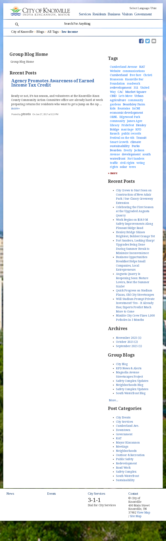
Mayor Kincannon (128, 442)
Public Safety (124, 459)
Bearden (116, 150)
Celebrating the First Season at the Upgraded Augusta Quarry (134, 211)
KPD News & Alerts (129, 368)
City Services (124, 421)
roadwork (133, 83)
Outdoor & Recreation (130, 455)
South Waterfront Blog (130, 393)
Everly (128, 150)
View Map (143, 512)
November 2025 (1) (128, 337)
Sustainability (125, 480)
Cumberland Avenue (123, 66)
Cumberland (119, 75)
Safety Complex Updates (132, 380)
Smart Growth (119, 142)
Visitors (127, 14)
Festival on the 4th (122, 137)
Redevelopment (126, 463)
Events (51, 493)
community (117, 121)
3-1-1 (94, 500)
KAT (142, 67)
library (114, 125)
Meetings (122, 446)
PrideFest (127, 125)
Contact (133, 493)
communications (134, 71)
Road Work (123, 467)
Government (143, 14)
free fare (135, 75)
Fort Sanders (136, 158)
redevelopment (121, 87)
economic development (126, 112)
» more (112, 173)
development (131, 154)
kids (113, 108)
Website (115, 71)
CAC (120, 92)
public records (131, 133)
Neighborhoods (126, 450)
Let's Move (126, 95)
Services (85, 14)
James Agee (134, 121)
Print (153, 8)
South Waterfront (127, 475)
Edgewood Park (129, 117)
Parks (136, 146)
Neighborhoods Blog (129, 384)
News (10, 493)
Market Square (135, 92)
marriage (127, 129)
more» (15, 108)
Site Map (136, 516)
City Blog (122, 364)
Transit (141, 138)
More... (113, 400)
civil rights (127, 162)
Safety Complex (126, 471)
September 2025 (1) (129, 346)
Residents (99, 14)
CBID (113, 96)
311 (136, 87)
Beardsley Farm (134, 104)
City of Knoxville (22, 31)
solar (123, 167)
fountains (124, 108)
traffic (114, 162)
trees (132, 166)
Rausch (114, 133)
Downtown (123, 430)
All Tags (53, 31)
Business (114, 14)
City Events (123, 417)
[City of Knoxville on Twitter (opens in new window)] (158, 501)
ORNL (113, 117)
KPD (138, 129)
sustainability (120, 146)
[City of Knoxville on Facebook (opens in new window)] (158, 496)
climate (135, 142)
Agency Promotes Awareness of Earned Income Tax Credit (52, 83)
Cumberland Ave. (127, 425)
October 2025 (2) (127, 341)
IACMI (136, 108)
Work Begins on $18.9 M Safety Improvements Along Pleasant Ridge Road (134, 224)
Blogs (40, 31)
